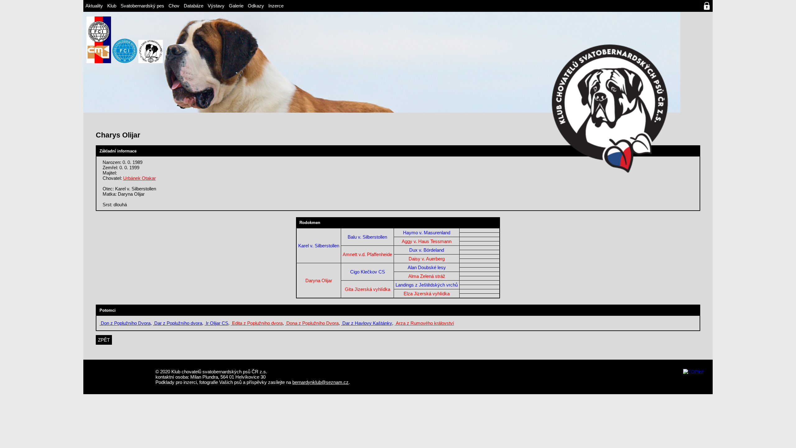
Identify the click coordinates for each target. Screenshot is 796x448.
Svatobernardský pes (142, 5)
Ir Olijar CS (216, 323)
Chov (174, 5)
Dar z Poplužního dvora (177, 323)
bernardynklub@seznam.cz (320, 382)
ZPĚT (104, 340)
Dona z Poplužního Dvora (312, 323)
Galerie (236, 5)
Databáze (193, 5)
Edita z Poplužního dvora (257, 323)
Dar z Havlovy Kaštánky (366, 323)
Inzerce (276, 5)
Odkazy (256, 5)
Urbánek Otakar (139, 178)
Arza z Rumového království (424, 323)
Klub (111, 5)
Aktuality (94, 5)
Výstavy (216, 5)
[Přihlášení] (707, 6)
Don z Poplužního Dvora (125, 323)
